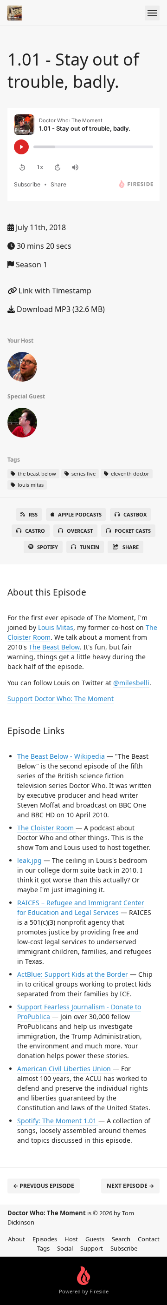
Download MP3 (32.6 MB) (60, 309)
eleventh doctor (129, 473)
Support (91, 1248)
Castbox (135, 514)
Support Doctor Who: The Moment (60, 698)
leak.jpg (30, 860)
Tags (43, 1248)
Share (130, 546)
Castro (35, 530)
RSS (33, 514)
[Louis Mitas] (22, 424)
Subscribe (123, 1248)
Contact (149, 1239)
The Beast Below (54, 647)
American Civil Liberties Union (65, 1068)
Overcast (80, 530)
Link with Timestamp (54, 290)
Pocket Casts (133, 530)
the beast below (36, 473)
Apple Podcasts (80, 514)
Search (121, 1239)
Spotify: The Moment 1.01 (57, 1120)
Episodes (44, 1239)
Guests (94, 1239)
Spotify (47, 546)
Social (65, 1248)
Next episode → (130, 1186)
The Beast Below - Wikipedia (62, 756)
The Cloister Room (46, 827)
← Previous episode (43, 1186)
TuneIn (89, 546)
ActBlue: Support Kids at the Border (73, 974)
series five (83, 473)
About (16, 1239)
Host (71, 1239)
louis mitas (30, 484)
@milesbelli (131, 682)
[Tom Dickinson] (22, 368)
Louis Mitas (55, 627)
